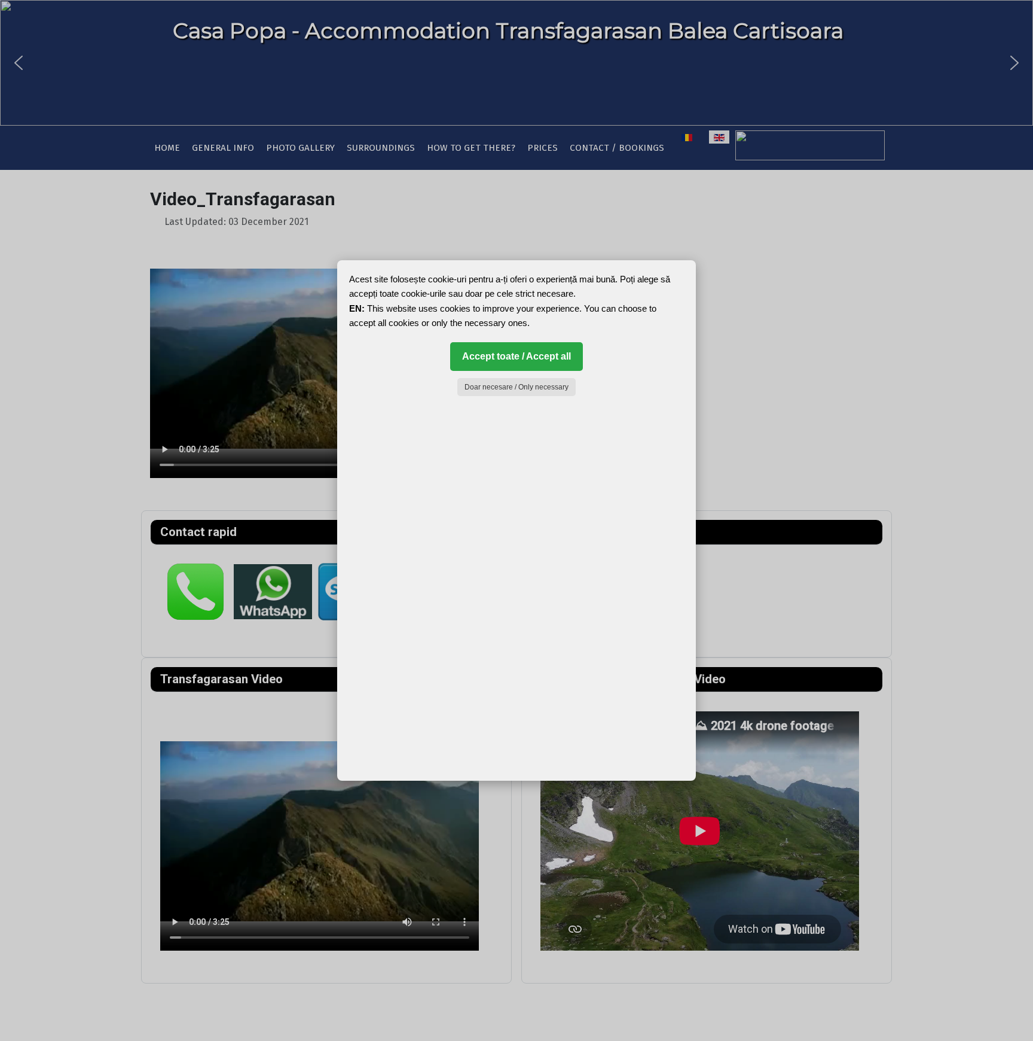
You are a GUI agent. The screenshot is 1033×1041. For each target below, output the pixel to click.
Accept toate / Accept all (516, 356)
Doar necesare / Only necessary (516, 387)
